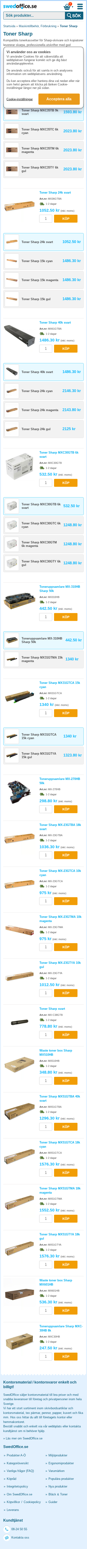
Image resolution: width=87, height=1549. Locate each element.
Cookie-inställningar (19, 99)
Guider (52, 1502)
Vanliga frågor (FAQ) (20, 1471)
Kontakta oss (20, 1537)
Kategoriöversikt (18, 1463)
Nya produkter (57, 1486)
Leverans (13, 1510)
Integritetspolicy (17, 1486)
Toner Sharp (68, 26)
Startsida (9, 26)
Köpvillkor (13, 1502)
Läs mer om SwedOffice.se (24, 1438)
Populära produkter (61, 1479)
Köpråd (11, 1479)
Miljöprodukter (57, 1455)
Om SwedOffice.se (19, 1494)
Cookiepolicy (32, 1502)
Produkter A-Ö (16, 1455)
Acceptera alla (58, 99)
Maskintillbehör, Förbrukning (37, 26)
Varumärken (56, 1471)
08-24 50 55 (19, 1529)
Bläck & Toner (58, 1494)
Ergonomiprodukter (61, 1463)
